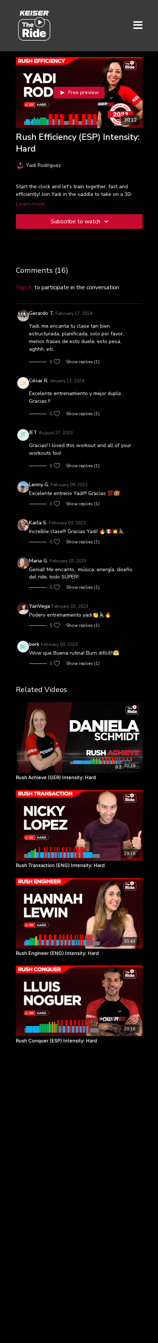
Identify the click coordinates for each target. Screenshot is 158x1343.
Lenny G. (39, 484)
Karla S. (38, 522)
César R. (39, 380)
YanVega (39, 606)
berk (34, 644)
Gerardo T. (41, 313)
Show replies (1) (83, 362)
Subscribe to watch (75, 221)
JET (33, 432)
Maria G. (38, 560)
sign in (24, 287)
